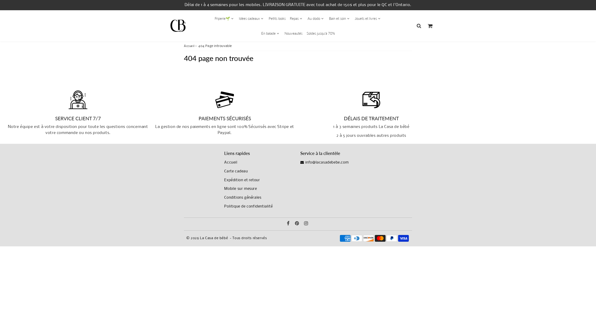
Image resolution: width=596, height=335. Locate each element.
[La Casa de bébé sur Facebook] (288, 224)
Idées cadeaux (249, 18)
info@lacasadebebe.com (326, 162)
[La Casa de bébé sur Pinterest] (297, 224)
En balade (268, 33)
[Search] (419, 26)
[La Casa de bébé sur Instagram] (306, 224)
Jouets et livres (366, 18)
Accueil (189, 46)
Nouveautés (293, 33)
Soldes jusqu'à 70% (321, 33)
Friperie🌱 (222, 18)
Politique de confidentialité (248, 206)
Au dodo (314, 18)
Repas (294, 18)
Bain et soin (337, 18)
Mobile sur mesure (240, 189)
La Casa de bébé (214, 238)
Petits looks (277, 18)
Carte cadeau (236, 171)
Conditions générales (242, 198)
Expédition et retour (242, 180)
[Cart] (430, 26)
